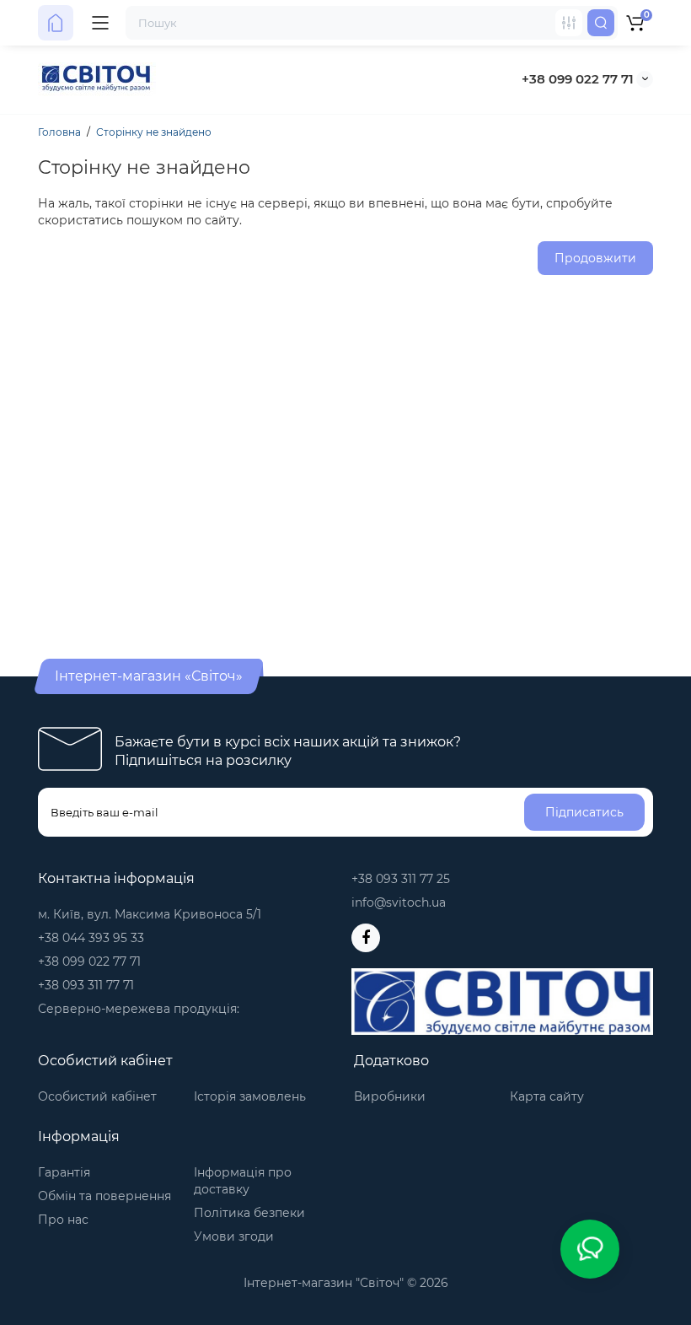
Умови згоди (234, 1236)
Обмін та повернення (104, 1196)
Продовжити (595, 258)
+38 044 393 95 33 (91, 937)
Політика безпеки (249, 1212)
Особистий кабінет (97, 1096)
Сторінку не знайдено (154, 132)
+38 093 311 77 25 (400, 878)
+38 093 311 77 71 (86, 985)
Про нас (63, 1219)
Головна (59, 132)
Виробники (390, 1096)
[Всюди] (568, 22)
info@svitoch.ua (398, 902)
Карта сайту (547, 1096)
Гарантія (64, 1172)
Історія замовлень (250, 1096)
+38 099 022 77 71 (578, 79)
